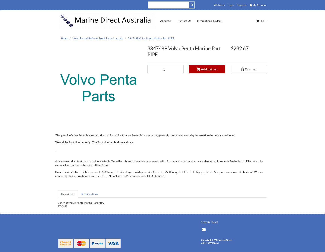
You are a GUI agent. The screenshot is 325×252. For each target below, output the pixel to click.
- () (262, 20)
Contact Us (184, 20)
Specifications (89, 194)
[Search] (192, 5)
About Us (166, 20)
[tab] (68, 194)
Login (231, 5)
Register (242, 5)
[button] (249, 69)
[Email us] (204, 229)
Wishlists (219, 5)
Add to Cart (209, 69)
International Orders (209, 20)
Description (68, 194)
